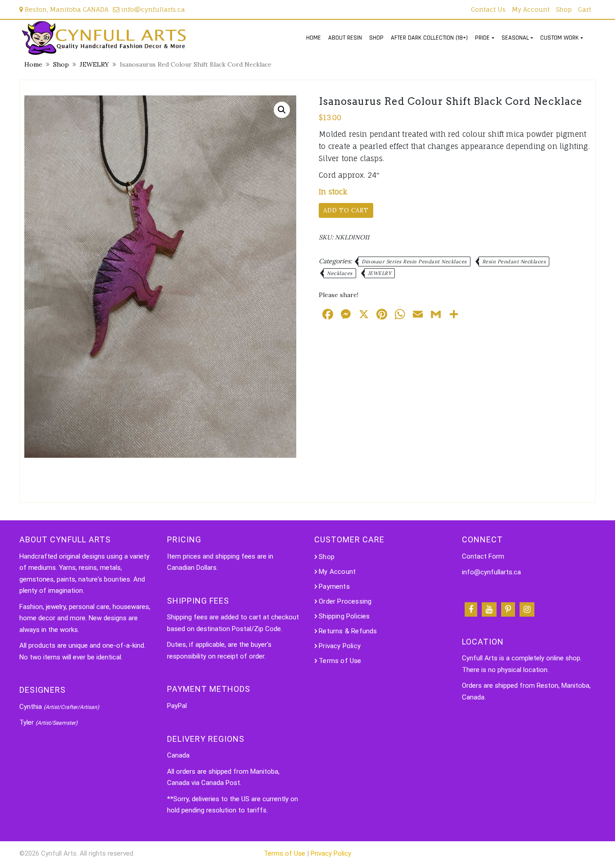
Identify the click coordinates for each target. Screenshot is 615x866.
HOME (313, 38)
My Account (531, 9)
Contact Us (488, 9)
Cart (584, 9)
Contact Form (483, 556)
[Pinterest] (508, 609)
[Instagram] (527, 609)
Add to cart (346, 210)
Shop (564, 9)
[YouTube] (489, 609)
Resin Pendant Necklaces (514, 261)
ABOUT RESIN (345, 38)
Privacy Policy (340, 646)
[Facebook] (471, 609)
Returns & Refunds (348, 631)
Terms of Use (340, 661)
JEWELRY (94, 64)
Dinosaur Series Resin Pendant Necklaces (414, 261)
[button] (282, 110)
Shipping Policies (344, 616)
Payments (334, 586)
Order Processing (345, 601)
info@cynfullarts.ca (152, 9)
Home (33, 64)
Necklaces (340, 273)
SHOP (376, 38)
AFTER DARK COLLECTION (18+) (429, 38)
